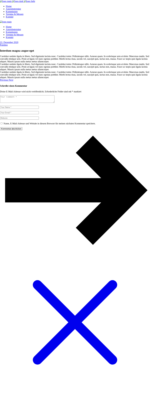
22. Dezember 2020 (9, 42)
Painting (4, 45)
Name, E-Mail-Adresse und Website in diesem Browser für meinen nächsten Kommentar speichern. (50, 123)
